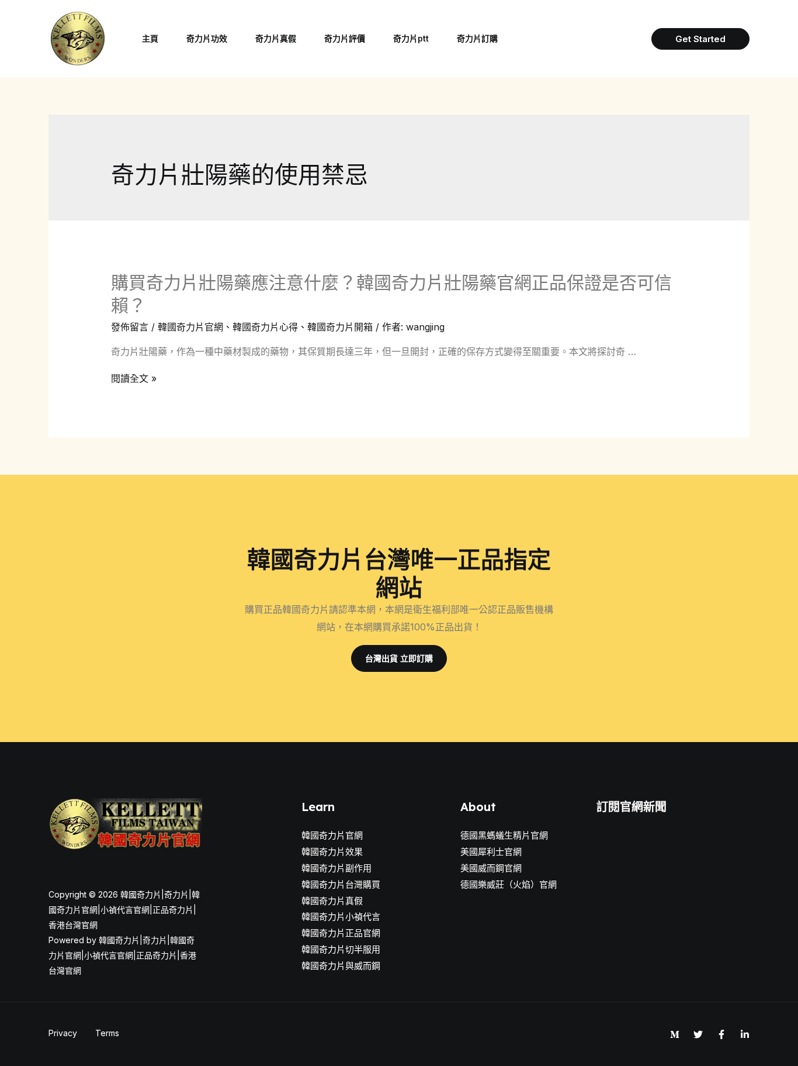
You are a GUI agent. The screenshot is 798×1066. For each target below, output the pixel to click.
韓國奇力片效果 (332, 851)
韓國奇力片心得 (265, 327)
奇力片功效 (206, 38)
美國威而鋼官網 (491, 868)
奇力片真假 (275, 38)
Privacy (62, 1033)
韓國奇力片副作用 (336, 868)
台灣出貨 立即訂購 (399, 658)
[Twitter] (698, 1034)
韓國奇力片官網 (190, 327)
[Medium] (674, 1034)
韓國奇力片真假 (332, 900)
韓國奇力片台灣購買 (340, 884)
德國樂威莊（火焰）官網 (508, 884)
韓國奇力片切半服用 (340, 949)
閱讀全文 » (134, 378)
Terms (107, 1033)
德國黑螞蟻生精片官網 (504, 835)
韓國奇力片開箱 (340, 327)
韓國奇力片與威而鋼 (340, 965)
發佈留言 (129, 327)
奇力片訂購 (477, 38)
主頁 (150, 38)
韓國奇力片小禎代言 (340, 916)
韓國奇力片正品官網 (340, 933)
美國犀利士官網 (491, 851)
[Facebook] (721, 1034)
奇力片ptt (411, 38)
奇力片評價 (344, 38)
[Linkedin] (745, 1034)
